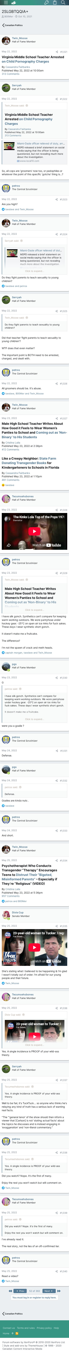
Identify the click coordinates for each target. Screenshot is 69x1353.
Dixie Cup (18, 912)
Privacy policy (44, 1327)
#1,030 (63, 677)
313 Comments (10, 73)
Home (6, 1333)
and (19, 209)
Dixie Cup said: (13, 1014)
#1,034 (63, 860)
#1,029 (63, 573)
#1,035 (63, 926)
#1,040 (63, 1271)
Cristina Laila (12, 442)
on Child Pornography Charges (25, 61)
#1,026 (63, 383)
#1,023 (63, 199)
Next (48, 1291)
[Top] (12, 1333)
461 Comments (10, 479)
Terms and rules (26, 1327)
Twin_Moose (19, 38)
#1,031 (63, 750)
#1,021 (63, 51)
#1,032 (63, 780)
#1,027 (63, 418)
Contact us (9, 1327)
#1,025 (63, 311)
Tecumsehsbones (23, 496)
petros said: (11, 688)
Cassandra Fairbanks (17, 66)
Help (56, 1327)
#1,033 (63, 830)
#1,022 (63, 99)
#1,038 (63, 1152)
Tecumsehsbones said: (17, 1086)
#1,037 (63, 1080)
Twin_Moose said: (14, 105)
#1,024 (63, 234)
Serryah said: (12, 240)
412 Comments (10, 449)
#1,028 (63, 510)
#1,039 (63, 1212)
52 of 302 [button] (34, 1291)
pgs (14, 664)
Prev (21, 1291)
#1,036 (63, 1008)
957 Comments (10, 895)
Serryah (17, 85)
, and (24, 393)
